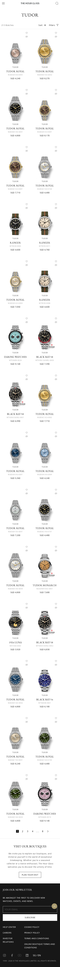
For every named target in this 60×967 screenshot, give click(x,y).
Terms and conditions (36, 938)
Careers (7, 932)
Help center (9, 927)
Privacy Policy (32, 932)
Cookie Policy (31, 927)
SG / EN (37, 955)
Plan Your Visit (30, 874)
